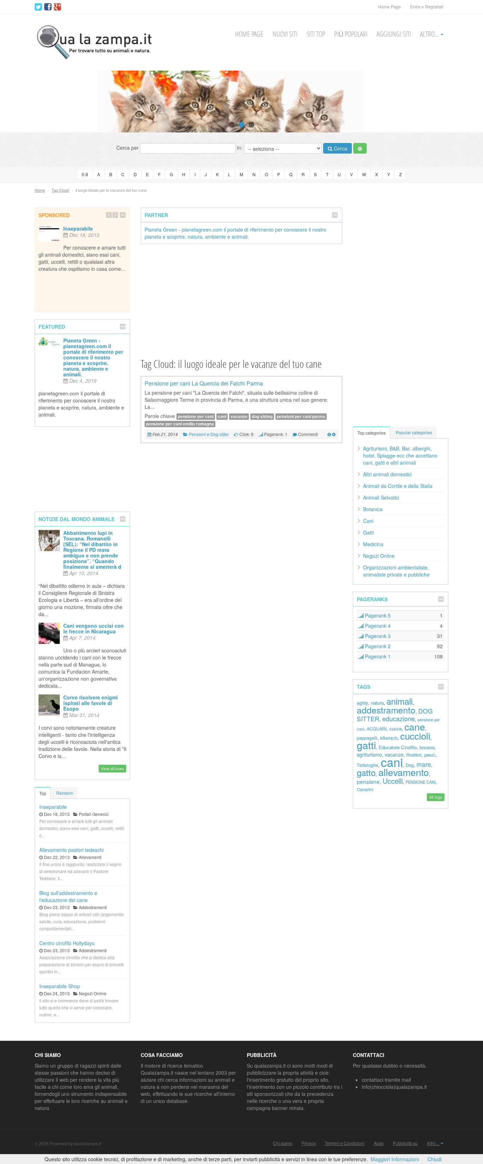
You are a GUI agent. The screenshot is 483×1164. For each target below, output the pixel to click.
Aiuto (379, 1143)
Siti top (316, 34)
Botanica (373, 509)
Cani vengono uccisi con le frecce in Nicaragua (93, 628)
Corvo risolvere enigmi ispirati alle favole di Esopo (90, 703)
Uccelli (393, 781)
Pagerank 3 (377, 635)
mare (424, 764)
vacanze (239, 416)
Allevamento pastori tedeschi (71, 849)
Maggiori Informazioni (395, 1159)
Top (42, 793)
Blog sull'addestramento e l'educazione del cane (68, 896)
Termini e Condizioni (345, 1143)
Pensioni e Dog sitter (209, 434)
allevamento (403, 772)
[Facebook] (48, 7)
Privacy (309, 1143)
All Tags (435, 797)
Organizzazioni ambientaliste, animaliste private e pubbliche (396, 571)
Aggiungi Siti (394, 34)
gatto (366, 772)
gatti (366, 745)
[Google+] (57, 7)
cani (222, 416)
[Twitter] (38, 7)
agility (362, 703)
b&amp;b (388, 738)
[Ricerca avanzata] (360, 148)
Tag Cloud (60, 190)
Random (64, 793)
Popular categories (414, 432)
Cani (368, 520)
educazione (398, 718)
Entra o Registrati (426, 7)
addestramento (386, 710)
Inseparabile (78, 228)
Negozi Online (379, 555)
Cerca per (128, 147)
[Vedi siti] (329, 434)
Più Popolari (350, 34)
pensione (368, 781)
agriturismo (369, 754)
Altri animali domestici (387, 474)
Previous (18, 101)
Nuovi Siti (285, 34)
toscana (427, 747)
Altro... (430, 34)
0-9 (85, 174)
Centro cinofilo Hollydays (66, 943)
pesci (429, 754)
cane (415, 726)
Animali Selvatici (381, 497)
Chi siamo (282, 1143)
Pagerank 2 (377, 646)
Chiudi (434, 1159)
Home (40, 190)
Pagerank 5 (377, 615)
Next (464, 101)
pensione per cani (196, 416)
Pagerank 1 (377, 656)
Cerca (339, 148)
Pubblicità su (405, 1143)
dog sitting (262, 416)
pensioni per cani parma (301, 416)
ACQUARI (376, 729)
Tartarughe (367, 765)
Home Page (389, 7)
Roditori (413, 755)
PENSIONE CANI (421, 782)
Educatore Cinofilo (398, 747)
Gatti (368, 532)
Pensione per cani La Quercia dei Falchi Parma (204, 383)
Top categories (371, 433)
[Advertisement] (241, 300)
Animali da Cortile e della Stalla (397, 485)
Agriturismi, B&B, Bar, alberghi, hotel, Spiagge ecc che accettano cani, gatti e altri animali (400, 455)
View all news (112, 768)
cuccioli (415, 735)
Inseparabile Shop (59, 986)
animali (399, 701)
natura (377, 702)
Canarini (365, 789)
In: (240, 147)
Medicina (373, 544)
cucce (395, 728)
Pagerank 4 (377, 625)
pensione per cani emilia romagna (180, 424)
